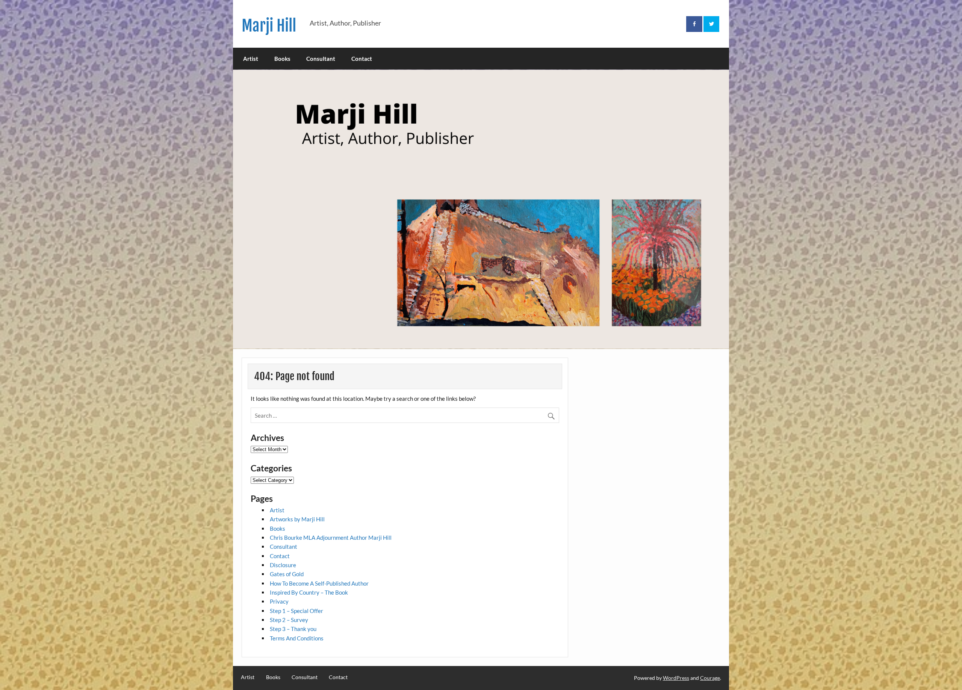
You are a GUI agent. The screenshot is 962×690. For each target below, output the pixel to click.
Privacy (279, 601)
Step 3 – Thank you (293, 628)
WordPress (676, 678)
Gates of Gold (287, 574)
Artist (250, 58)
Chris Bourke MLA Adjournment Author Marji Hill (331, 537)
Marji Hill (269, 25)
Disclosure (283, 565)
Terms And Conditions (297, 638)
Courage (710, 678)
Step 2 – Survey (289, 619)
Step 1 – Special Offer (296, 610)
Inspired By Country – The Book (309, 592)
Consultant (320, 58)
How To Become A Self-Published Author (319, 583)
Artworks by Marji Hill (297, 519)
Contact (361, 58)
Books (282, 58)
